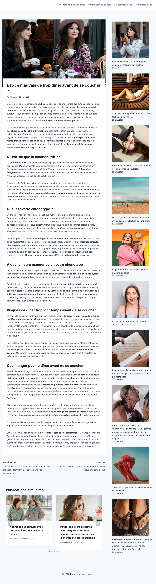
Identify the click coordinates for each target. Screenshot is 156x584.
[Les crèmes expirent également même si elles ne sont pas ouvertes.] (132, 143)
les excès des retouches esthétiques (130, 321)
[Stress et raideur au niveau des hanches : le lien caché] (132, 465)
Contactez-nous (144, 5)
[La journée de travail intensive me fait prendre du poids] (132, 247)
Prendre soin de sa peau (100, 5)
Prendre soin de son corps (72, 5)
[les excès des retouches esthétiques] (132, 299)
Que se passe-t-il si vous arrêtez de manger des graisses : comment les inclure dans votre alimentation (26, 467)
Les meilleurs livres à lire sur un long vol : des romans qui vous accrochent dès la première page (132, 373)
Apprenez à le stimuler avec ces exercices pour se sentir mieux (26, 530)
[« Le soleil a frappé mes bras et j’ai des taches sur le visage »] (132, 91)
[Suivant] (98, 522)
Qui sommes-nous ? (124, 5)
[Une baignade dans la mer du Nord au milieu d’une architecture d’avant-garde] (132, 195)
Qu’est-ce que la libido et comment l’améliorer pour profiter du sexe (82, 466)
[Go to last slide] (10, 522)
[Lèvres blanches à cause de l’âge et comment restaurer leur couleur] (132, 40)
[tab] (49, 551)
